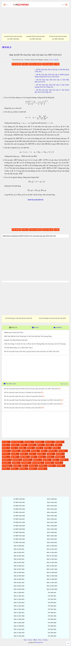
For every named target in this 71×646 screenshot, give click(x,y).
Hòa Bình (55, 447)
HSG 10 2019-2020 (19, 576)
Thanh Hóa (5, 462)
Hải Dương (15, 450)
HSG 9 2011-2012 (52, 502)
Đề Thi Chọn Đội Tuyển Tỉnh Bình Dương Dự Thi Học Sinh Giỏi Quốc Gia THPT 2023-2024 (35, 36)
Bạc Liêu (4, 445)
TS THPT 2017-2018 (19, 522)
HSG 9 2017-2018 (52, 522)
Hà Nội (38, 447)
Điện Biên (59, 465)
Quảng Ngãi (16, 459)
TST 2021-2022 (52, 629)
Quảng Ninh (26, 459)
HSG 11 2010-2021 (52, 546)
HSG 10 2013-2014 (19, 556)
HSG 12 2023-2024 (19, 636)
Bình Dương (28, 442)
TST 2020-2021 (52, 626)
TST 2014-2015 (52, 606)
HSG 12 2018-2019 (19, 619)
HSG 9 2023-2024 (52, 542)
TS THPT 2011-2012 (19, 502)
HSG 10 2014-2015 (19, 559)
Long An (22, 453)
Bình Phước (38, 442)
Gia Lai (13, 447)
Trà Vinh (57, 462)
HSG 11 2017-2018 (52, 569)
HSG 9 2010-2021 (52, 499)
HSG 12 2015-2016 (19, 609)
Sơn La (54, 459)
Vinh (24, 465)
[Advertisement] (35, 21)
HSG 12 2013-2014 (19, 602)
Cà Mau (57, 445)
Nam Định (59, 453)
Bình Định (58, 442)
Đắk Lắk (13, 468)
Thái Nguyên (25, 462)
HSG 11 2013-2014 (52, 556)
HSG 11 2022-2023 (52, 586)
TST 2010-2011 (52, 592)
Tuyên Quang (5, 465)
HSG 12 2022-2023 (19, 632)
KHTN (43, 450)
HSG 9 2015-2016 (52, 515)
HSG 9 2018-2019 (52, 526)
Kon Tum (4, 453)
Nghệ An (4, 456)
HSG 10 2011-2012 (19, 549)
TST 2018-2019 (52, 619)
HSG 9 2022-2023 (52, 539)
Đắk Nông (22, 468)
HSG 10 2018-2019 (19, 572)
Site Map (45, 640)
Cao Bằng (48, 445)
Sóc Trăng (45, 459)
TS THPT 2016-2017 (19, 519)
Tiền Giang (48, 462)
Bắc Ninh (31, 445)
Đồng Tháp (41, 468)
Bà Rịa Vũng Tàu (16, 442)
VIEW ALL (63, 383)
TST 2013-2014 (52, 602)
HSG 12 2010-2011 (19, 592)
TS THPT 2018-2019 (19, 526)
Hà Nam (29, 447)
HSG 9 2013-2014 (52, 509)
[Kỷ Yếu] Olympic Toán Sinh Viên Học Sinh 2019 (18, 318)
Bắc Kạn (23, 445)
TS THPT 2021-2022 (19, 536)
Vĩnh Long (32, 465)
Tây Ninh (15, 465)
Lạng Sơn (49, 453)
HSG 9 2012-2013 (52, 505)
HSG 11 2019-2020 (52, 576)
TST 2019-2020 (52, 622)
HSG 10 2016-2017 (19, 566)
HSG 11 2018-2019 (52, 572)
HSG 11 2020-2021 (52, 579)
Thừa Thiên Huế (36, 462)
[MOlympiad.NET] (20, 5)
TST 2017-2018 (52, 616)
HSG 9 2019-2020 (52, 529)
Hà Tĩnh (46, 447)
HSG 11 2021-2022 (52, 582)
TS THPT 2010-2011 (19, 499)
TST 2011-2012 (52, 596)
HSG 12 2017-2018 (19, 616)
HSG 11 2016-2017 (52, 566)
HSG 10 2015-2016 (19, 562)
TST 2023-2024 (52, 636)
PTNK (32, 456)
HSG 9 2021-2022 (52, 536)
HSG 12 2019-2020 (19, 622)
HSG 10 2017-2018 (19, 569)
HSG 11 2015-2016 (52, 562)
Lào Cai (31, 453)
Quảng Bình (58, 456)
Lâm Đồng (40, 453)
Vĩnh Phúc (41, 465)
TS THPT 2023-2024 (19, 542)
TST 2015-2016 (52, 609)
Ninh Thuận (24, 456)
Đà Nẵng (4, 468)
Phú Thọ (40, 456)
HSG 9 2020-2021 (52, 532)
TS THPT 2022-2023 (19, 539)
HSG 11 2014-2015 (52, 559)
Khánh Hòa (52, 450)
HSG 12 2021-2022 (19, 629)
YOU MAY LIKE (10, 383)
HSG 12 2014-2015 (19, 606)
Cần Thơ (4, 447)
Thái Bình (14, 462)
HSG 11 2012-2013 (52, 552)
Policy (40, 640)
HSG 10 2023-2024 (19, 589)
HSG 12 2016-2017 (19, 612)
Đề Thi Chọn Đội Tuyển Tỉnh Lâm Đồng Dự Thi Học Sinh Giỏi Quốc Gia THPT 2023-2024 (58, 36)
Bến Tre (40, 445)
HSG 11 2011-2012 (52, 549)
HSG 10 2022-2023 (19, 586)
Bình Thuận (48, 442)
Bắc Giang (14, 445)
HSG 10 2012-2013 (19, 552)
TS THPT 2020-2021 (19, 532)
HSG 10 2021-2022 (19, 582)
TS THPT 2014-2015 (19, 512)
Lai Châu (13, 453)
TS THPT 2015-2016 (19, 515)
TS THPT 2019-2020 (19, 529)
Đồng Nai (31, 468)
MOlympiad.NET (39, 642)
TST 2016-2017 (52, 612)
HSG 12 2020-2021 (19, 626)
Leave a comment (54, 59)
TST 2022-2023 (52, 632)
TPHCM (62, 459)
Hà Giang (21, 447)
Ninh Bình (13, 456)
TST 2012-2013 (52, 599)
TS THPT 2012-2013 (19, 505)
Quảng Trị (36, 459)
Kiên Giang (62, 450)
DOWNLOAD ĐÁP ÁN (35, 200)
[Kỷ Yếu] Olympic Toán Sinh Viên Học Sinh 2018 (52, 318)
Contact (30, 640)
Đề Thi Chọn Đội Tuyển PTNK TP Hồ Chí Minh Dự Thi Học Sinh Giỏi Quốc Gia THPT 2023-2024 (13, 36)
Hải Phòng (24, 450)
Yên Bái (51, 465)
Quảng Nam (5, 459)
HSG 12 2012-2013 (19, 599)
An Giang (4, 442)
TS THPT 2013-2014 (19, 509)
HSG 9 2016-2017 (52, 519)
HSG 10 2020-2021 (19, 579)
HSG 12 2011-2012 (19, 596)
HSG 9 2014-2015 (52, 512)
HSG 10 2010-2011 (19, 546)
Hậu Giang (34, 450)
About (25, 640)
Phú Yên (49, 456)
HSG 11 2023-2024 (52, 589)
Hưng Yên (5, 450)
